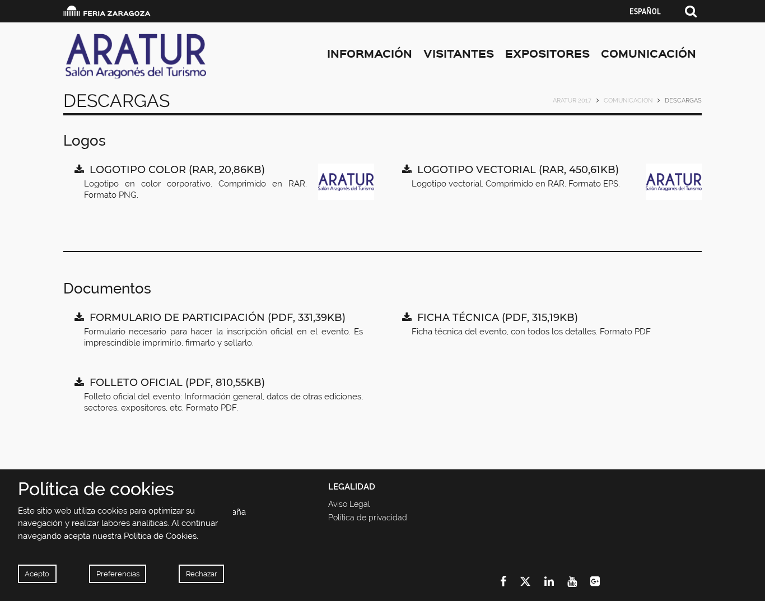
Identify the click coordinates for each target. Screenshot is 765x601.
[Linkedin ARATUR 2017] (555, 581)
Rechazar (201, 574)
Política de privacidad (367, 517)
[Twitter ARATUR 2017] (532, 581)
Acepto (37, 574)
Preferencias (117, 574)
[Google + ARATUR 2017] (601, 581)
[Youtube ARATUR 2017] (578, 581)
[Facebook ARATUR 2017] (510, 581)
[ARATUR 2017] (164, 56)
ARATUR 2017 (572, 100)
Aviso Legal (349, 504)
